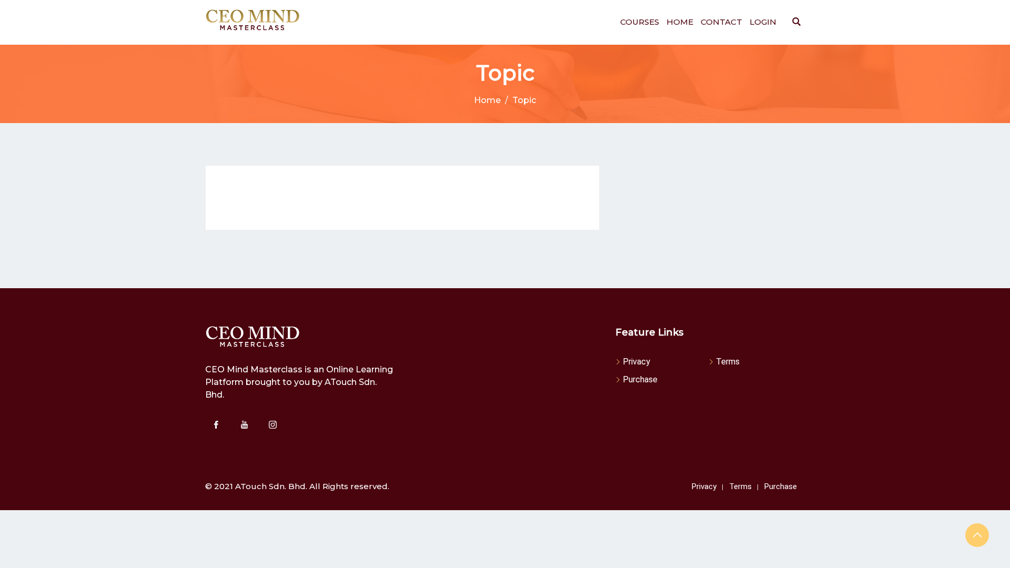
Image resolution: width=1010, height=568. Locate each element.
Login (763, 22)
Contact (721, 22)
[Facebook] (215, 424)
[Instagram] (272, 424)
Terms (728, 362)
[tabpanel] (402, 197)
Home (679, 22)
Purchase (640, 379)
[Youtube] (244, 424)
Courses (639, 22)
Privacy (636, 362)
